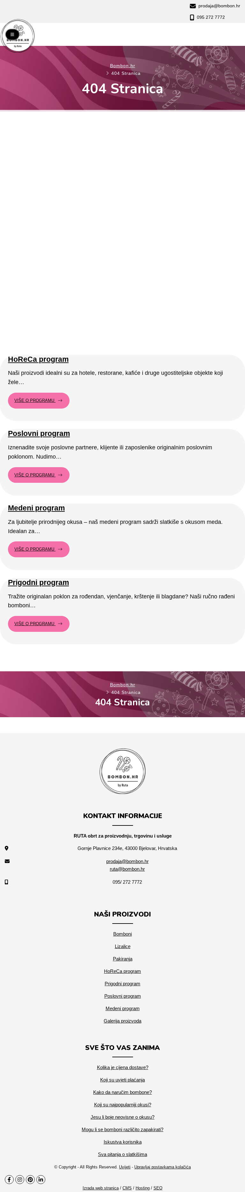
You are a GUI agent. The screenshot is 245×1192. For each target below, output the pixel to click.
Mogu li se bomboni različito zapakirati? (122, 1129)
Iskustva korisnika (123, 1142)
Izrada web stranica (101, 1188)
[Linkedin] (40, 1179)
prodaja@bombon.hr (218, 5)
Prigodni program (38, 582)
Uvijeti (124, 1167)
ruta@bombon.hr (127, 869)
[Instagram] (19, 1179)
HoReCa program (38, 359)
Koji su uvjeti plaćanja (122, 1079)
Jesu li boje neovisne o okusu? (122, 1117)
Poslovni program (39, 433)
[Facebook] (9, 1179)
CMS (127, 1188)
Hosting (143, 1188)
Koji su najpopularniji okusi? (122, 1104)
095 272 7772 (210, 17)
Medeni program (36, 508)
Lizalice (122, 946)
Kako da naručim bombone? (122, 1092)
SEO (157, 1188)
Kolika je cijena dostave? (122, 1067)
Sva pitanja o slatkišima (122, 1154)
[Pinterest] (30, 1179)
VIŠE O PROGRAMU (35, 400)
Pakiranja (122, 958)
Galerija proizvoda (122, 1021)
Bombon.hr (122, 65)
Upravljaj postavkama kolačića (162, 1167)
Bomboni (122, 934)
